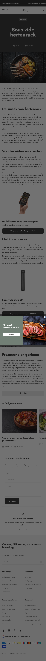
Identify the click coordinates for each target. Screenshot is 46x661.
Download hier (11, 334)
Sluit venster (5, 336)
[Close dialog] (45, 317)
